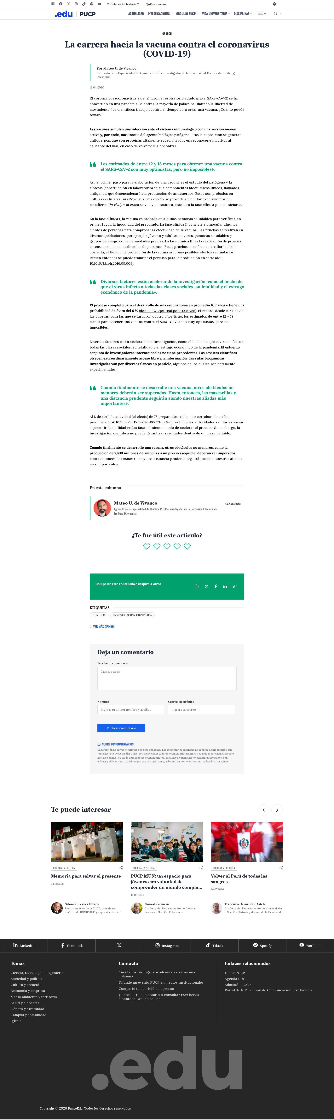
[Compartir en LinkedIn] (225, 586)
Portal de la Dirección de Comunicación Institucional (269, 990)
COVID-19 (99, 615)
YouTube (313, 945)
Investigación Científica (132, 615)
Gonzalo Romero (77, 904)
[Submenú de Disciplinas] (251, 14)
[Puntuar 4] (177, 546)
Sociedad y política (64, 868)
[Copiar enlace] (235, 586)
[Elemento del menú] (262, 14)
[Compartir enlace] (120, 868)
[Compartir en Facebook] (216, 586)
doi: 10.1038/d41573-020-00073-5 (136, 422)
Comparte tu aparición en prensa (146, 988)
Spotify (266, 945)
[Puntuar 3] (167, 546)
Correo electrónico (181, 702)
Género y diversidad (27, 1009)
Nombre (103, 702)
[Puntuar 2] (157, 546)
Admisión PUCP (238, 984)
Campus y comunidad (224, 868)
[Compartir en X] (206, 586)
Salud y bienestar (25, 1003)
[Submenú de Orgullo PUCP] (197, 14)
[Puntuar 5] (187, 546)
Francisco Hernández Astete (165, 904)
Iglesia (16, 1021)
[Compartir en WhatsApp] (196, 586)
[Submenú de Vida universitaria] (229, 14)
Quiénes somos (156, 4)
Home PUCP (235, 972)
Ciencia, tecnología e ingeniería (37, 972)
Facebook (75, 945)
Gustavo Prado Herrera (241, 904)
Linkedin (27, 945)
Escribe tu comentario (112, 663)
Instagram (170, 945)
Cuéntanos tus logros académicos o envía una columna (157, 974)
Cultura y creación (144, 868)
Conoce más (233, 504)
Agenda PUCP (236, 978)
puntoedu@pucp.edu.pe (141, 999)
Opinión (167, 33)
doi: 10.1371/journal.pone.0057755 (167, 310)
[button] (263, 810)
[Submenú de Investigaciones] (171, 14)
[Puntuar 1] (147, 546)
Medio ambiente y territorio (34, 997)
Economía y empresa (28, 990)
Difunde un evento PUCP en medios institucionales (161, 982)
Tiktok (217, 945)
